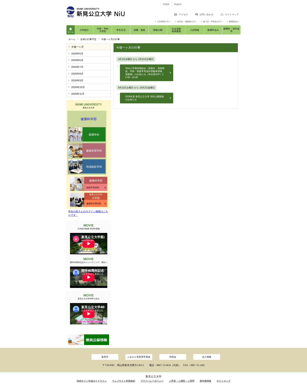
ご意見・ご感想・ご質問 (181, 381)
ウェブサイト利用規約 (123, 381)
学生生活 (121, 30)
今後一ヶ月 (77, 46)
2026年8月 (77, 73)
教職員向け (234, 22)
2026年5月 (77, 53)
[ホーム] (110, 11)
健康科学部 (89, 119)
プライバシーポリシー (152, 381)
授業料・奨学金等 (231, 30)
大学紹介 (84, 30)
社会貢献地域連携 (176, 30)
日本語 (166, 4)
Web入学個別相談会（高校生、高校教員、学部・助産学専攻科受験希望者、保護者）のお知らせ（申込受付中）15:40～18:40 (145, 73)
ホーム (71, 32)
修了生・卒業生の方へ (213, 22)
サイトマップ (232, 14)
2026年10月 (78, 87)
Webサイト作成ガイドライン (92, 381)
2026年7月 (77, 66)
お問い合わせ (206, 14)
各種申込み (213, 30)
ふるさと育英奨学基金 (138, 357)
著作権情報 (205, 381)
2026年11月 (77, 93)
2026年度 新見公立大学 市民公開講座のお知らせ (144, 98)
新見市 (104, 357)
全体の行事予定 (88, 39)
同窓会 (172, 357)
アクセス (183, 14)
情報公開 (157, 30)
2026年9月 (77, 80)
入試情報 (194, 30)
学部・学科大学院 (102, 30)
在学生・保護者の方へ (187, 22)
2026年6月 (77, 60)
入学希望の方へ (164, 22)
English (177, 4)
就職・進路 (139, 30)
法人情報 (206, 357)
